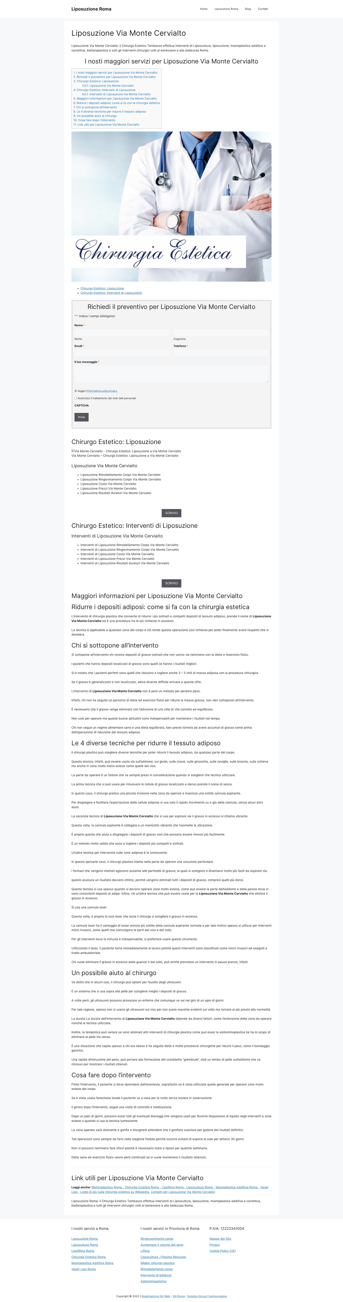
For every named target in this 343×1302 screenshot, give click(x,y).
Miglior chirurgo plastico (158, 1263)
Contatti (263, 9)
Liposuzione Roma (91, 9)
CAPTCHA (81, 405)
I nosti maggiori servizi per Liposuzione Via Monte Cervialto (115, 72)
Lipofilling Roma (82, 1251)
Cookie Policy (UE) (223, 1251)
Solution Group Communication (207, 1296)
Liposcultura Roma (200, 1187)
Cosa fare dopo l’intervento (94, 120)
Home (204, 9)
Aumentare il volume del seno (162, 1245)
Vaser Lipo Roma (83, 1269)
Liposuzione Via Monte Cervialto (108, 85)
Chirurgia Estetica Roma (142, 1187)
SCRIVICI (171, 513)
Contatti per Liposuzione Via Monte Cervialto (183, 1192)
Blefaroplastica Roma (107, 1187)
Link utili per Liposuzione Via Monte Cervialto (106, 124)
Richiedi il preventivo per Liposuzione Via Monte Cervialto (114, 77)
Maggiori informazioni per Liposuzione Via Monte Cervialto (115, 98)
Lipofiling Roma (173, 1187)
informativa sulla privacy (102, 391)
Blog (248, 9)
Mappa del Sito (220, 1239)
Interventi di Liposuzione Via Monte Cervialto (116, 94)
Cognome (179, 339)
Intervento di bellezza (156, 1275)
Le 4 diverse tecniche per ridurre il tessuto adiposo (109, 111)
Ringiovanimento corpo (157, 1239)
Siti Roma (179, 1296)
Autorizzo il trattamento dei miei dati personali (107, 398)
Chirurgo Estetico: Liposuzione (96, 81)
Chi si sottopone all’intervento (95, 107)
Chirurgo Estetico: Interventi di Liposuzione (104, 90)
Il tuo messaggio (86, 362)
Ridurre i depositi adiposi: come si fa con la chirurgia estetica (116, 103)
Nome (78, 339)
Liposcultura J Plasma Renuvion (163, 1257)
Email (79, 346)
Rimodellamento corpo (157, 1269)
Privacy (215, 1245)
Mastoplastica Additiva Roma (237, 1187)
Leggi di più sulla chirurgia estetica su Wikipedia (114, 1192)
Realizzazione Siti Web (155, 1296)
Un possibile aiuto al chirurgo (95, 116)
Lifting (145, 1251)
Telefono (180, 346)
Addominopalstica (153, 1281)
